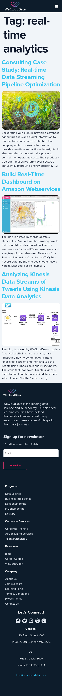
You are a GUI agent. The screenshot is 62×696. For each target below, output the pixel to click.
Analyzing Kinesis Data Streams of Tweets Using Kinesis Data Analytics (30, 285)
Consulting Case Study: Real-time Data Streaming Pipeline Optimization (31, 73)
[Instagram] (37, 620)
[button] (56, 6)
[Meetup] (44, 620)
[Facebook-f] (18, 620)
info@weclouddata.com (31, 675)
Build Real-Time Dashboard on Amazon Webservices (31, 181)
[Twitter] (24, 620)
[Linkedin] (31, 620)
